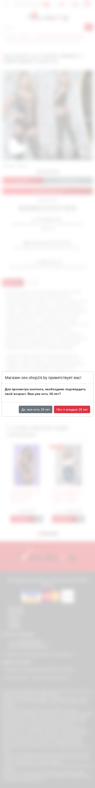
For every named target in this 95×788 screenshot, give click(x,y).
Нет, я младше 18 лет (72, 409)
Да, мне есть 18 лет (35, 409)
